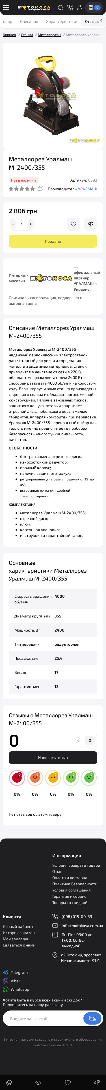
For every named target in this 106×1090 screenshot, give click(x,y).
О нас (57, 871)
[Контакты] (70, 7)
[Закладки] (68, 1083)
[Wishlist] (73, 224)
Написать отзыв (53, 757)
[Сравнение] (97, 1083)
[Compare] (90, 224)
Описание (29, 21)
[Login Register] (79, 7)
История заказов (19, 932)
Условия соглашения (71, 890)
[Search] (60, 7)
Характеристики (61, 21)
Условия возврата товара (76, 865)
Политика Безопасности (74, 883)
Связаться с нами (19, 945)
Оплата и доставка (69, 877)
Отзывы (93, 21)
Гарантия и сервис (69, 896)
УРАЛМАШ (87, 188)
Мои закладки (16, 938)
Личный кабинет (18, 926)
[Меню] (6, 7)
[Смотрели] (38, 1083)
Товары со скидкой (69, 902)
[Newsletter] (92, 1018)
